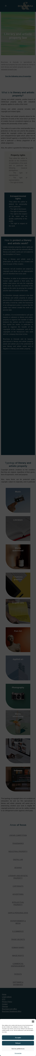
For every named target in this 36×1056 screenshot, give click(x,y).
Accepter (18, 1037)
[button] (33, 1022)
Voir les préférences (18, 1049)
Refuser (18, 1043)
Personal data (18, 1053)
